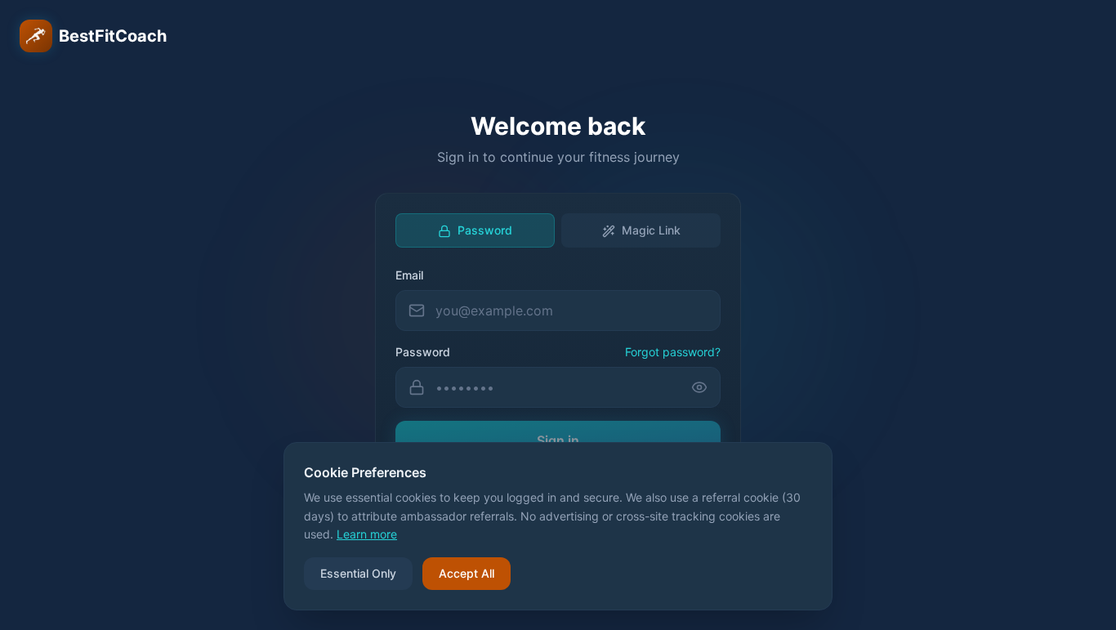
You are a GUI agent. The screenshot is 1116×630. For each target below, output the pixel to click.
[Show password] (706, 387)
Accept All (466, 573)
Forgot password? (673, 352)
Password (485, 230)
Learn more (367, 534)
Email (409, 275)
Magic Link (651, 230)
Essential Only (358, 573)
